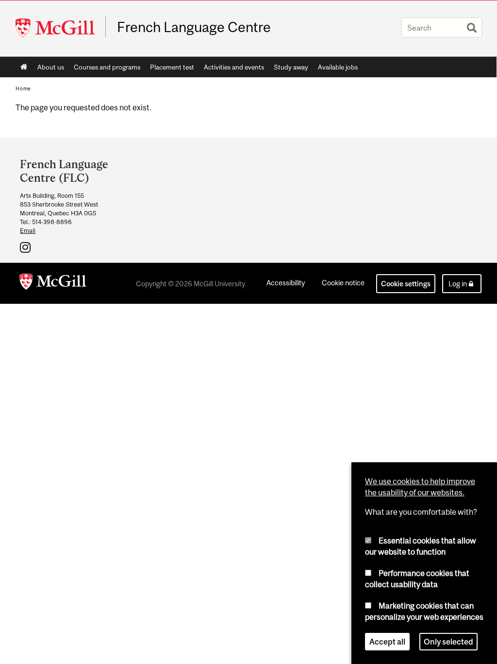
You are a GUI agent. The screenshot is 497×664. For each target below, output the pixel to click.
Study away (291, 67)
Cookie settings (406, 284)
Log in (457, 284)
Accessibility (285, 283)
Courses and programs (107, 67)
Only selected (448, 641)
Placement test (172, 67)
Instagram (26, 247)
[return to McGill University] (53, 283)
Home (24, 67)
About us (50, 67)
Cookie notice (343, 283)
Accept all (387, 641)
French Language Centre (194, 27)
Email (27, 230)
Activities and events (234, 67)
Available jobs (338, 67)
